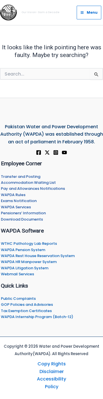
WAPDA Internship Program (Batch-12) (37, 316)
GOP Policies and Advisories (27, 304)
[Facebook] (38, 152)
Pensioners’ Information (23, 213)
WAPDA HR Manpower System (29, 261)
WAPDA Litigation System (24, 268)
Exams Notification (19, 200)
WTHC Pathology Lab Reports (29, 243)
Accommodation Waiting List (28, 182)
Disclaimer (51, 371)
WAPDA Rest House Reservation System (38, 255)
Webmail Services (17, 274)
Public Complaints (18, 298)
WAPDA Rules (13, 195)
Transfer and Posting (20, 176)
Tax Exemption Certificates (26, 311)
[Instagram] (55, 152)
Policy (51, 386)
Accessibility (51, 379)
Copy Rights (51, 364)
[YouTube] (64, 152)
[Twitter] (47, 152)
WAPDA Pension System (23, 250)
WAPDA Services (16, 207)
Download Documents (22, 219)
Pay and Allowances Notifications (33, 188)
